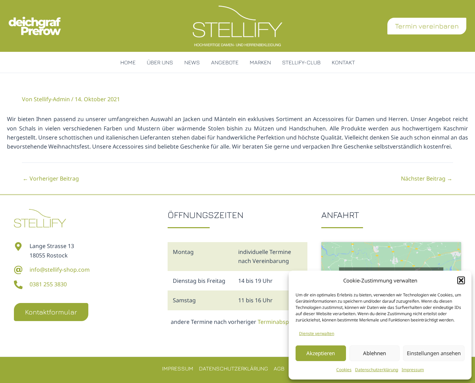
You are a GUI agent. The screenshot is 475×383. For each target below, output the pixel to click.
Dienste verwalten (316, 333)
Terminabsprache (281, 322)
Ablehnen (374, 353)
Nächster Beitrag (426, 178)
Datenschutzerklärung (376, 370)
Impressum (413, 370)
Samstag (184, 300)
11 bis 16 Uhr (255, 300)
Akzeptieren (320, 353)
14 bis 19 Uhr (255, 281)
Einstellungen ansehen (434, 353)
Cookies (344, 370)
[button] (461, 280)
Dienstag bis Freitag (199, 281)
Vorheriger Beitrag (51, 178)
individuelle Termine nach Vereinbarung (264, 256)
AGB (279, 368)
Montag (183, 252)
